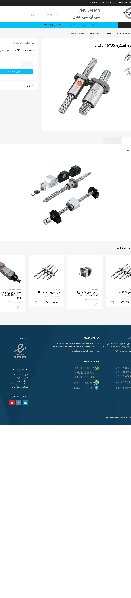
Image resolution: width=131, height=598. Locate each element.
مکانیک (118, 33)
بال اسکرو (110, 33)
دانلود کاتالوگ (18, 307)
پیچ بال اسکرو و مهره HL (96, 33)
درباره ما (83, 25)
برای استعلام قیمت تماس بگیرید (95, 304)
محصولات (126, 33)
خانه (114, 25)
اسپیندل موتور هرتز (15, 289)
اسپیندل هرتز (22, 377)
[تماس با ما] (25, 403)
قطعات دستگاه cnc (20, 387)
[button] (52, 55)
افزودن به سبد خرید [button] (112, 302)
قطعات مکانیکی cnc (19, 384)
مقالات (104, 25)
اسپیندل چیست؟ (21, 374)
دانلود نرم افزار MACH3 (53, 25)
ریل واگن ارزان (22, 380)
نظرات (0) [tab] (112, 140)
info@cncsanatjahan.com (83, 351)
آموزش (94, 25)
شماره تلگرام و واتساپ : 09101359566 (101, 3)
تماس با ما (71, 25)
